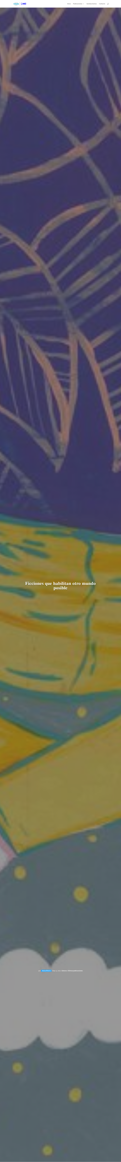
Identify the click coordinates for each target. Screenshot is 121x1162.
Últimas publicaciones (75, 971)
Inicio (69, 4)
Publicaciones (77, 4)
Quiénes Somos (91, 4)
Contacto (102, 4)
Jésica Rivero (46, 971)
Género (64, 971)
